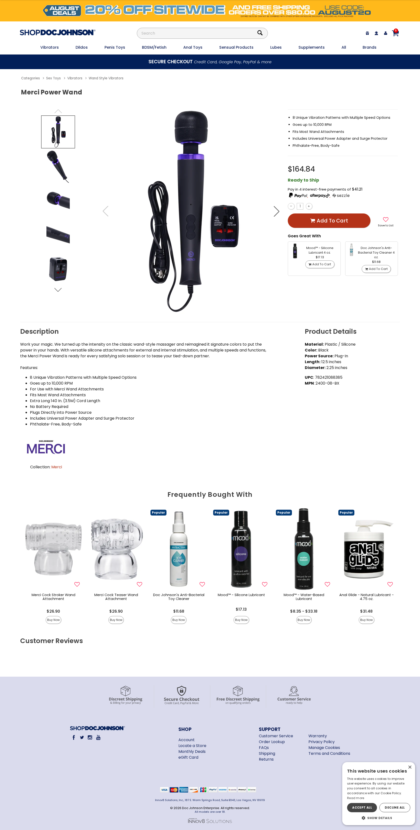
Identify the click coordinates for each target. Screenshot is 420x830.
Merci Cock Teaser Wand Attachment (116, 596)
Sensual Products (236, 47)
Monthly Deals (192, 751)
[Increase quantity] (309, 206)
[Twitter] (82, 737)
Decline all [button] (395, 807)
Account (186, 740)
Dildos (82, 47)
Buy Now (53, 620)
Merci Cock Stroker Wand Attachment (53, 596)
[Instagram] (90, 737)
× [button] (409, 767)
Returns (266, 759)
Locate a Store (192, 745)
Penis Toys (115, 47)
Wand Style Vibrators (106, 78)
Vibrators (49, 47)
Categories (30, 78)
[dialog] (378, 793)
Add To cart (332, 220)
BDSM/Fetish (154, 47)
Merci (56, 467)
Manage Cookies (324, 747)
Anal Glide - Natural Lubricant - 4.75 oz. (366, 596)
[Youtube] (98, 737)
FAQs (264, 747)
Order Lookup (272, 742)
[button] (276, 211)
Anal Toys (192, 47)
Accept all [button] (362, 807)
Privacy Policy (321, 742)
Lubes (276, 47)
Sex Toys (53, 78)
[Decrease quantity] (291, 206)
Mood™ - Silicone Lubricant (241, 594)
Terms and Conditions (329, 753)
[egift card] (367, 33)
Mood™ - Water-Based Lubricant (304, 596)
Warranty (317, 736)
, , (319, 196)
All (343, 47)
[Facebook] (74, 737)
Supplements (311, 47)
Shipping (267, 753)
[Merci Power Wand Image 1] (191, 211)
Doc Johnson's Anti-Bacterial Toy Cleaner (178, 596)
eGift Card (188, 757)
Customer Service (276, 736)
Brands (369, 47)
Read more (355, 798)
